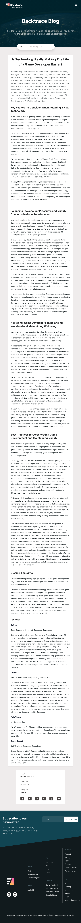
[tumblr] (51, 798)
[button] (75, 4)
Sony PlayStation (52, 885)
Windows (49, 862)
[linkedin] (37, 798)
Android (31, 890)
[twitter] (30, 798)
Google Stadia (51, 895)
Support (68, 893)
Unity (30, 871)
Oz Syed (23, 784)
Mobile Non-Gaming (72, 900)
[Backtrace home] (14, 5)
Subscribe (72, 819)
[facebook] (22, 798)
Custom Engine (34, 877)
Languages (69, 890)
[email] (59, 798)
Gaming (23, 792)
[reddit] (44, 798)
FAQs (67, 897)
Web (48, 872)
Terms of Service (71, 867)
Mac (47, 866)
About (67, 861)
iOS (29, 893)
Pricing (67, 857)
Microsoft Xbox (52, 888)
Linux (48, 869)
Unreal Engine (33, 874)
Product (68, 854)
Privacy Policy (70, 871)
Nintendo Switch (52, 892)
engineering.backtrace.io (53, 34)
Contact (68, 864)
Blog (66, 883)
